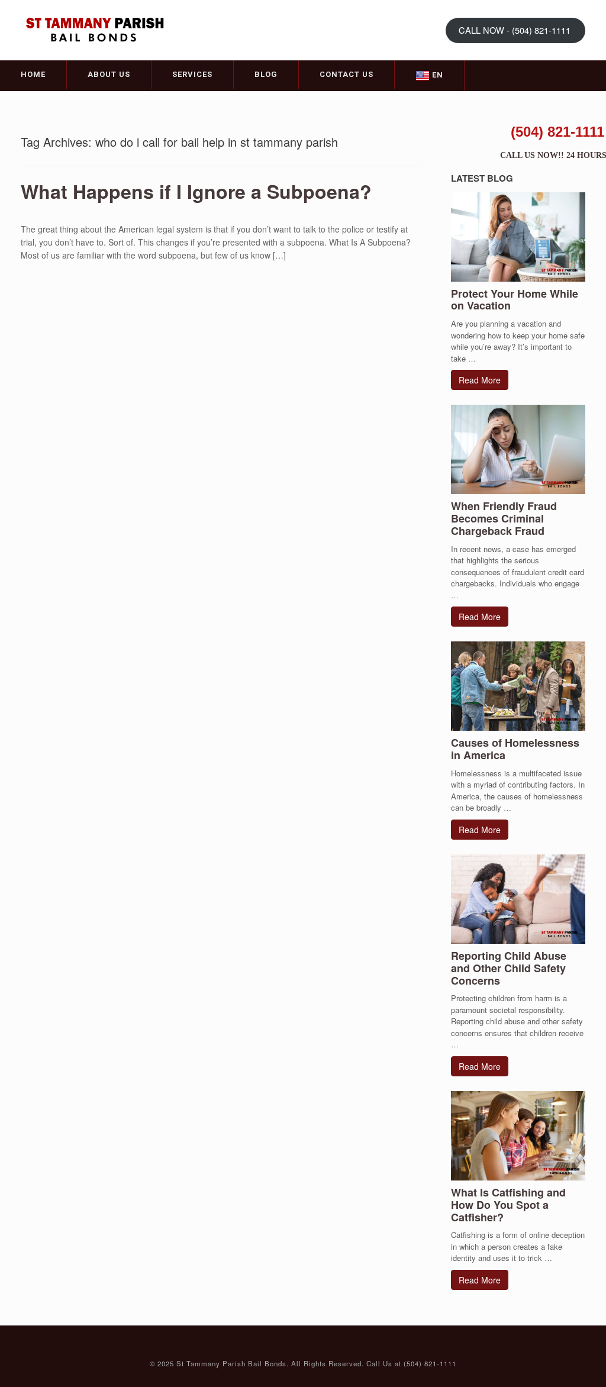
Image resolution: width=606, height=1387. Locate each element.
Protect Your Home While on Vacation (514, 300)
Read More (480, 380)
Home (33, 74)
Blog (266, 74)
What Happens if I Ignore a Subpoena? (196, 191)
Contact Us (346, 74)
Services (192, 74)
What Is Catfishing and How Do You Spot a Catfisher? (508, 1205)
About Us (109, 74)
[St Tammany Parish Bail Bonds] (95, 29)
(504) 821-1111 (557, 132)
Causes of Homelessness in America (515, 749)
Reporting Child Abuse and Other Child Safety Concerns (508, 968)
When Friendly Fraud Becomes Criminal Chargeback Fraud (504, 518)
